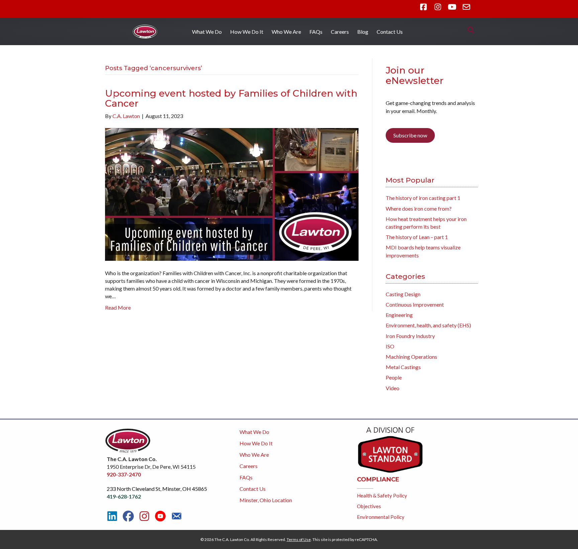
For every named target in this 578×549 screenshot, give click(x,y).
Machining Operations (411, 356)
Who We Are (286, 31)
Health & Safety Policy (382, 495)
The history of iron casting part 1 (423, 198)
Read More (118, 307)
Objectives (369, 506)
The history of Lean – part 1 (417, 237)
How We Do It (246, 31)
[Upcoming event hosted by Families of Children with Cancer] (232, 194)
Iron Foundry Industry (410, 336)
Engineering (399, 315)
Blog (362, 31)
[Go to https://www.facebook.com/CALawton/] (128, 516)
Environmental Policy (380, 517)
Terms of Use (299, 539)
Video (392, 388)
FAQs (315, 31)
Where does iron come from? (419, 208)
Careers (340, 31)
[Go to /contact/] (176, 517)
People (394, 377)
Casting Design (403, 294)
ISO (390, 346)
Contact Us (390, 31)
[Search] (469, 30)
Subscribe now (410, 135)
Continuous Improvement (415, 304)
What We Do (207, 31)
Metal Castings (403, 367)
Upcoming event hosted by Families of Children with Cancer (231, 98)
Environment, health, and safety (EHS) (428, 325)
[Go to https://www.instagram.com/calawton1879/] (144, 516)
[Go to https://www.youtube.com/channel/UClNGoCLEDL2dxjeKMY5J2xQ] (160, 517)
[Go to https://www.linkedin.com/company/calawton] (112, 516)
